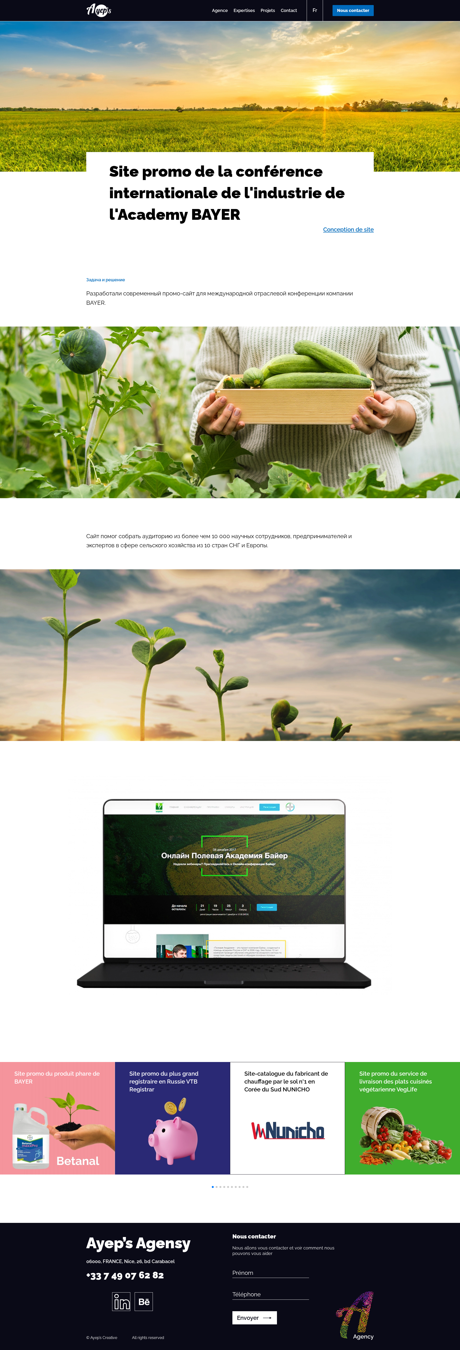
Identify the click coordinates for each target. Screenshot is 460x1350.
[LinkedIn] (121, 1301)
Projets (268, 10)
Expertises (244, 10)
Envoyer (248, 1317)
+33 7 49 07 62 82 (125, 1275)
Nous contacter (353, 10)
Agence (220, 10)
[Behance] (144, 1301)
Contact (289, 10)
